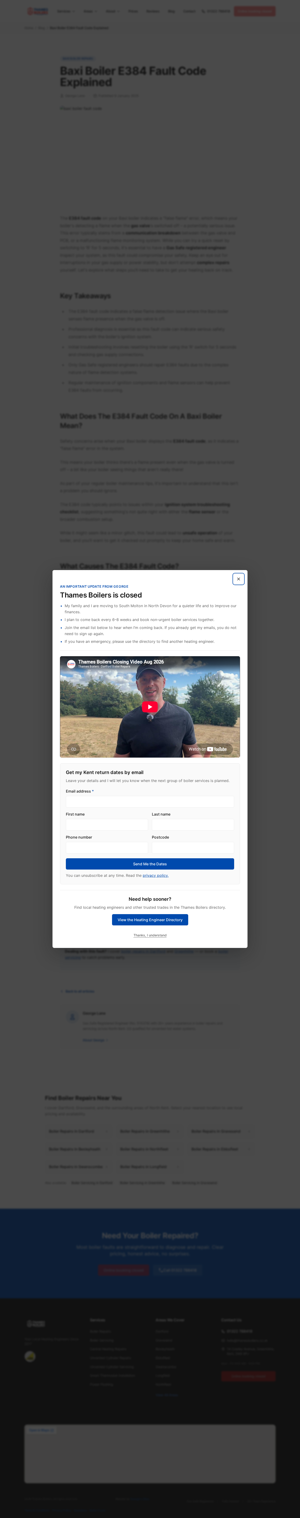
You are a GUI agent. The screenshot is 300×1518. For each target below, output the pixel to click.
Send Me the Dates (150, 864)
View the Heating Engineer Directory (150, 919)
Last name (161, 814)
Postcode (160, 837)
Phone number (79, 837)
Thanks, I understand (150, 935)
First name (75, 814)
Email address (80, 791)
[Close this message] (238, 579)
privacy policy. (156, 875)
